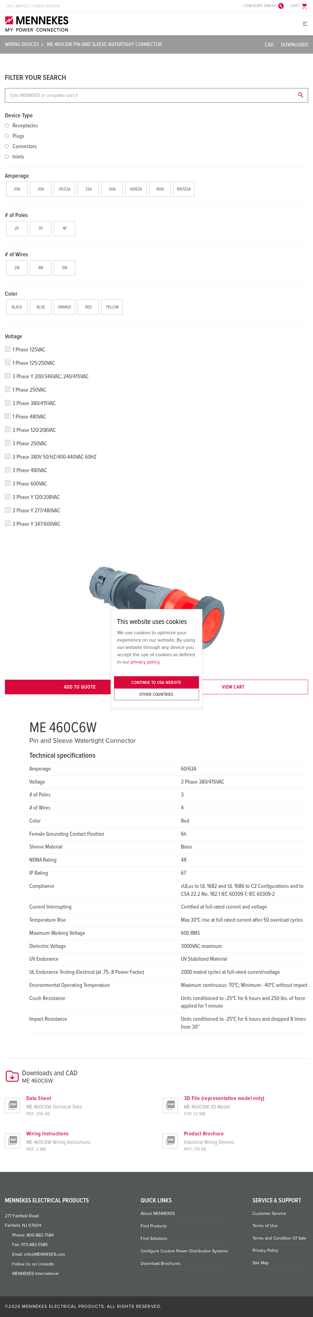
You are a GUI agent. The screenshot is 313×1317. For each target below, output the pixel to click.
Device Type (19, 115)
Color (11, 293)
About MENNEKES (158, 1213)
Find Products (154, 1226)
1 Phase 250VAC (29, 389)
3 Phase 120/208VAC (34, 430)
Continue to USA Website (156, 682)
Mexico (22, 6)
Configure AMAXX (264, 6)
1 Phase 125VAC (29, 349)
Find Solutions (154, 1238)
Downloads (294, 44)
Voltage (13, 336)
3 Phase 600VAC (30, 483)
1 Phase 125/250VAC (34, 363)
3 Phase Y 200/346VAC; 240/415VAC (51, 376)
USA (9, 6)
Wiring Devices (22, 44)
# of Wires (16, 254)
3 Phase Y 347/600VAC (37, 524)
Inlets (18, 156)
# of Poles (16, 215)
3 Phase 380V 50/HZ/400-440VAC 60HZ (55, 457)
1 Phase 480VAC (29, 416)
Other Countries (156, 694)
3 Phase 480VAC (30, 470)
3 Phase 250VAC (30, 443)
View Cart (233, 687)
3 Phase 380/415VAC (34, 403)
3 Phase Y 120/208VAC (36, 497)
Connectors (25, 146)
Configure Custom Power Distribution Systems (184, 1251)
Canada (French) (46, 6)
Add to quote (80, 687)
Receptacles (25, 125)
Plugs (18, 136)
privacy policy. (146, 662)
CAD (269, 44)
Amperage (17, 176)
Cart (299, 6)
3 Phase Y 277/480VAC (36, 510)
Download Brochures (161, 1263)
